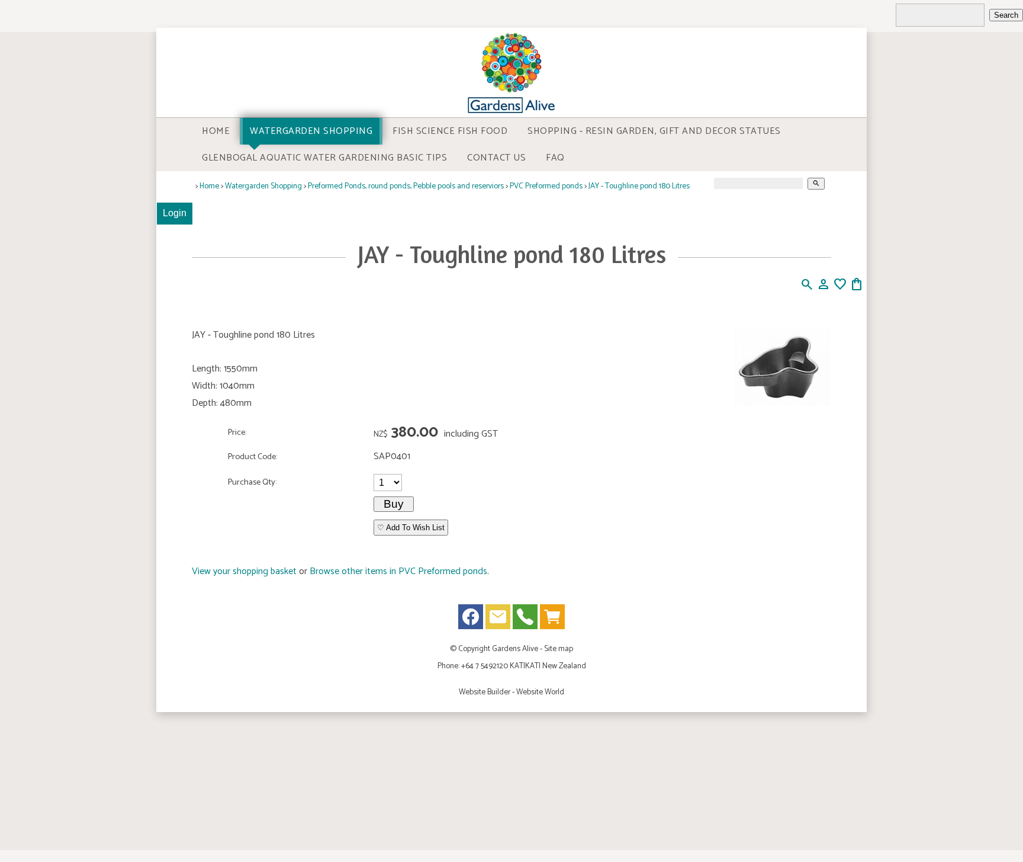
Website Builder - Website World (511, 691)
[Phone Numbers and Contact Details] (525, 619)
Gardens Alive (515, 648)
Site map (558, 648)
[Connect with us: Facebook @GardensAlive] (470, 619)
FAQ (555, 158)
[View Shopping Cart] (552, 619)
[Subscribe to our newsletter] (497, 619)
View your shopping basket (244, 571)
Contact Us (496, 158)
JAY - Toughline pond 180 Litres (639, 186)
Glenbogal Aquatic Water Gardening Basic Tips (324, 158)
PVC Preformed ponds (546, 186)
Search (1006, 15)
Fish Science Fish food (450, 131)
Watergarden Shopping (311, 131)
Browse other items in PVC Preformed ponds (398, 571)
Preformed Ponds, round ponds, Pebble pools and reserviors (406, 186)
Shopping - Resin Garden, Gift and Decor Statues (654, 131)
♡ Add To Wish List (411, 527)
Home (216, 131)
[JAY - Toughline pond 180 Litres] (782, 403)
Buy (394, 504)
